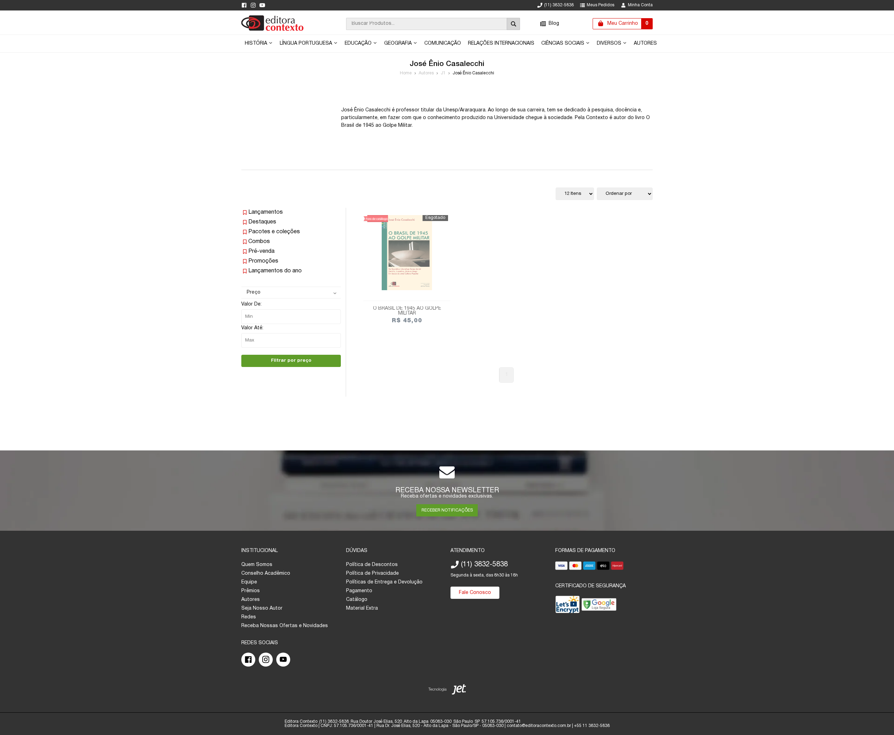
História (257, 43)
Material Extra (362, 608)
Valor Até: (252, 328)
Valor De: (251, 304)
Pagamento (359, 591)
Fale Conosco (475, 592)
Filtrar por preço (291, 360)
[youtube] (262, 5)
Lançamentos (265, 212)
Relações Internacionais (501, 43)
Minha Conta (640, 5)
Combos (259, 241)
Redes (248, 617)
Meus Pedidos (600, 5)
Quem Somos (256, 565)
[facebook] (244, 5)
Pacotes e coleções (274, 231)
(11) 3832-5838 (559, 5)
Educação (359, 43)
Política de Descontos (372, 565)
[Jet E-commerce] (447, 691)
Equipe (249, 582)
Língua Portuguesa (307, 43)
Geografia (398, 43)
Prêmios (250, 591)
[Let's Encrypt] (567, 606)
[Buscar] (513, 24)
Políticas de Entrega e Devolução (384, 582)
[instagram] (253, 5)
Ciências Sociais (563, 43)
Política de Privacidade (372, 573)
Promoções (263, 261)
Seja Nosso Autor (262, 608)
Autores (645, 43)
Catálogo (356, 599)
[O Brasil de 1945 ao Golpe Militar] (406, 252)
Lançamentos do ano (275, 271)
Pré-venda (261, 251)
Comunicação (442, 43)
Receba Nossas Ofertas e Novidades (284, 626)
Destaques (262, 222)
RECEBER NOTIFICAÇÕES (447, 510)
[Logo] (272, 29)
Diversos (610, 43)
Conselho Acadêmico (265, 573)
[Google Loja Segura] (598, 606)
